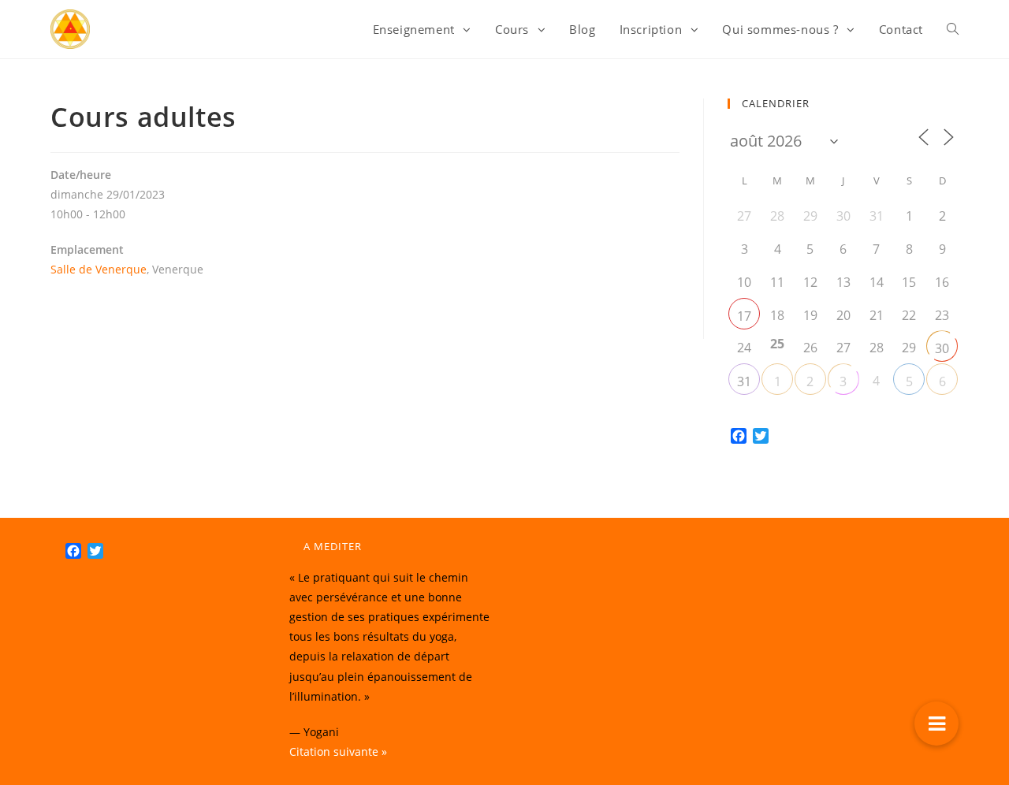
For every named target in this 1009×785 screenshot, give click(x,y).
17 (744, 316)
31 (744, 381)
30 (942, 348)
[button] (936, 723)
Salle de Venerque (98, 269)
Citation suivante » (338, 751)
